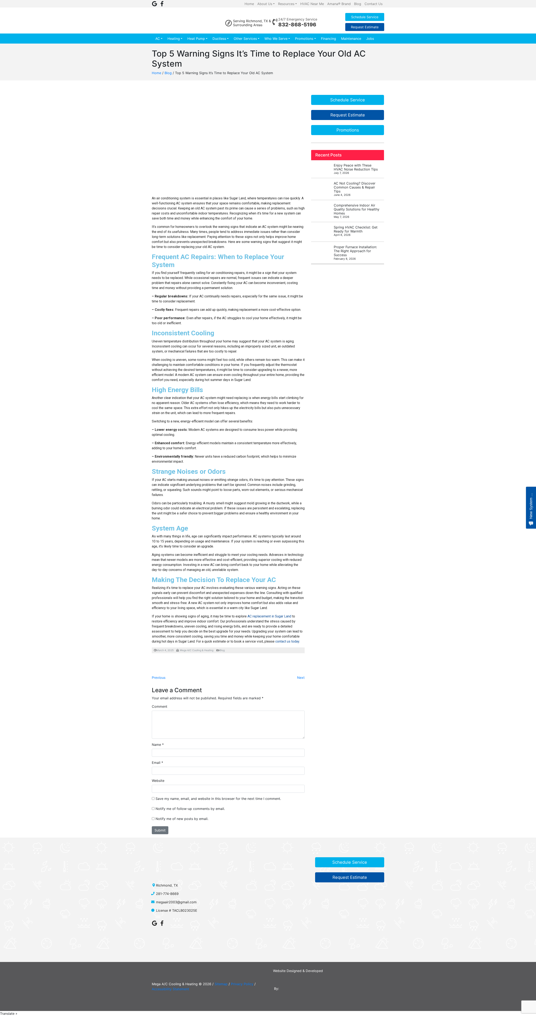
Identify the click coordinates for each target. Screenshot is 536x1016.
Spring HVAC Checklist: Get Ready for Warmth (356, 230)
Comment (159, 706)
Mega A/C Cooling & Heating (196, 650)
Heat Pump (196, 38)
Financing (328, 38)
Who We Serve (275, 38)
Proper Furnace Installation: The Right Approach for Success (355, 252)
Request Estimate (365, 27)
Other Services (245, 38)
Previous (158, 677)
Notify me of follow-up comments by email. (190, 809)
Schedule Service (364, 17)
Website (158, 780)
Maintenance (351, 38)
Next (301, 677)
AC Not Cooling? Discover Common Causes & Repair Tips (354, 189)
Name (156, 744)
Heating (174, 38)
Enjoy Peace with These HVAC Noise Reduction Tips (356, 168)
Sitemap (221, 984)
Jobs (370, 38)
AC (157, 38)
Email (156, 762)
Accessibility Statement (170, 989)
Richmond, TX (167, 885)
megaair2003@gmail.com (176, 902)
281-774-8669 (167, 894)
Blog (168, 73)
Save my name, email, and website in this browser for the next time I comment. (218, 799)
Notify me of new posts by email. (182, 819)
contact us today (287, 641)
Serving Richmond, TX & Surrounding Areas (252, 23)
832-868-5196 (297, 25)
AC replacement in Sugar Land (269, 616)
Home (156, 73)
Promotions (304, 38)
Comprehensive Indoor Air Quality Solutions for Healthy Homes (356, 211)
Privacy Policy (242, 984)
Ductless (219, 38)
